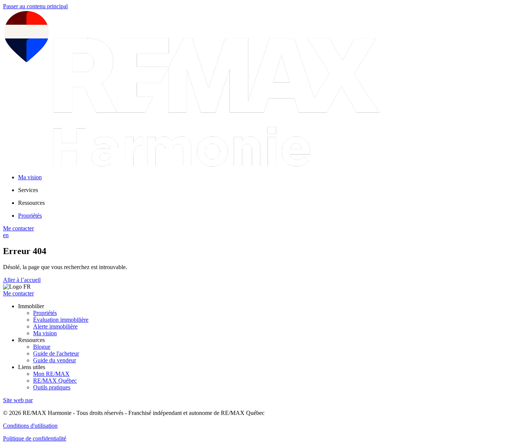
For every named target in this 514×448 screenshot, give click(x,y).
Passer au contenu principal (35, 6)
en (6, 235)
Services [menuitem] (28, 190)
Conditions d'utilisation (30, 425)
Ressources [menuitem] (31, 203)
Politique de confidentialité (34, 438)
